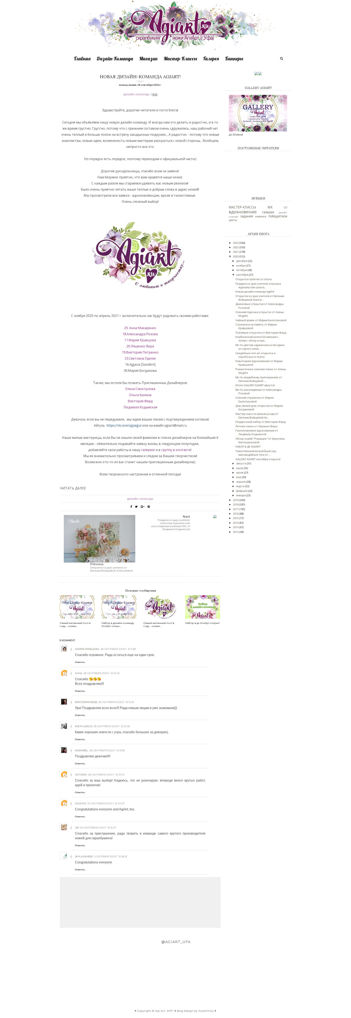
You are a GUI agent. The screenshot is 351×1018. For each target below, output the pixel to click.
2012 (236, 532)
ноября (241, 265)
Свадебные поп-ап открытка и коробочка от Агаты (255, 355)
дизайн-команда (137, 94)
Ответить (80, 662)
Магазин (148, 58)
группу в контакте (176, 450)
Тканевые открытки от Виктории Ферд (260, 332)
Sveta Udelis (83, 726)
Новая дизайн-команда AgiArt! (254, 291)
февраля (242, 491)
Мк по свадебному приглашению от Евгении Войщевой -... (258, 379)
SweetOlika (206, 1010)
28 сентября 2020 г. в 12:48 (112, 726)
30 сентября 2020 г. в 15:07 (98, 827)
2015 (236, 518)
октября (241, 270)
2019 (236, 500)
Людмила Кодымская (140, 407)
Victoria (81, 774)
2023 (236, 243)
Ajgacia (80, 803)
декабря (242, 261)
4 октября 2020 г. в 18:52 (110, 856)
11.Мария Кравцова (140, 340)
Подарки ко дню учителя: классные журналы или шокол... (258, 285)
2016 (236, 513)
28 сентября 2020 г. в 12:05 (101, 673)
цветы (233, 220)
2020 (236, 256)
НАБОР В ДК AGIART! (248, 446)
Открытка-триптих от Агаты (253, 279)
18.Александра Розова (140, 334)
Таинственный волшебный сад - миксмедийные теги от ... (256, 452)
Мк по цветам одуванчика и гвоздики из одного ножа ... (260, 346)
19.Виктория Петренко (140, 352)
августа (241, 463)
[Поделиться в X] (136, 507)
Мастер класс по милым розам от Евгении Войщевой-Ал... (256, 415)
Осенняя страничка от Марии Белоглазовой (254, 399)
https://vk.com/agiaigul (123, 425)
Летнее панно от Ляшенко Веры (256, 426)
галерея (268, 212)
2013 (236, 527)
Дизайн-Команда (115, 58)
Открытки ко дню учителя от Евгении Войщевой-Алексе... (259, 297)
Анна (78, 673)
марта (240, 486)
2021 (236, 252)
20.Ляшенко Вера (140, 346)
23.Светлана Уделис (140, 358)
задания (246, 216)
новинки (260, 216)
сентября (242, 274)
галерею (147, 450)
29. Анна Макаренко (140, 328)
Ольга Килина (140, 395)
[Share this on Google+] (143, 507)
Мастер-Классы (180, 58)
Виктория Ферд (140, 401)
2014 (236, 523)
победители (277, 216)
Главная (82, 58)
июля (240, 468)
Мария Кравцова (87, 648)
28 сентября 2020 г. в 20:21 (106, 774)
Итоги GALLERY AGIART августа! (255, 385)
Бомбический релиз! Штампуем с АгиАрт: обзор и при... (256, 338)
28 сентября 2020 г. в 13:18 (107, 750)
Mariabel (81, 750)
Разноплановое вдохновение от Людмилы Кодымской (256, 432)
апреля (241, 482)
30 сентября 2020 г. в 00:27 (106, 803)
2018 (236, 504)
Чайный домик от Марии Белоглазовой (260, 320)
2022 (236, 247)
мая (239, 477)
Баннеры (234, 58)
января (241, 495)
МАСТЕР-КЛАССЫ (242, 207)
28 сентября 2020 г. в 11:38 (118, 648)
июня (240, 472)
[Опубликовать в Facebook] (131, 507)
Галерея (211, 58)
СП (285, 207)
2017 (236, 509)
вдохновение (243, 212)
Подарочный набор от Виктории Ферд (260, 422)
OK (77, 827)
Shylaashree (84, 856)
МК (270, 207)
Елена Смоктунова (140, 389)
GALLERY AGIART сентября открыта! (258, 459)
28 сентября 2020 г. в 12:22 (116, 702)
